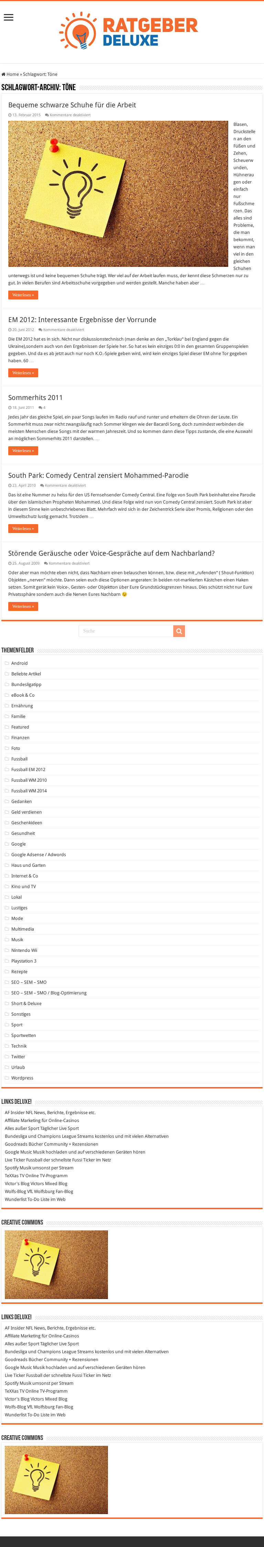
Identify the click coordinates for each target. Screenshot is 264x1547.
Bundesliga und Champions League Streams (49, 1136)
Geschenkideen (26, 822)
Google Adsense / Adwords (38, 854)
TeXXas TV (14, 1175)
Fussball (19, 758)
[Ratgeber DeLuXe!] (132, 31)
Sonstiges (21, 1014)
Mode (17, 918)
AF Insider (15, 1112)
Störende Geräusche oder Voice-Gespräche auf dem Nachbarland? (111, 553)
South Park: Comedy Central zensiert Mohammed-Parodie (98, 475)
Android (19, 663)
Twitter (18, 1056)
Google (18, 844)
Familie (18, 716)
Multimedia (22, 929)
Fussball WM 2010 (29, 780)
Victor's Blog (17, 1183)
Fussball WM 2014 (29, 790)
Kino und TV (23, 886)
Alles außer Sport (22, 1128)
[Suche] (179, 631)
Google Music (18, 1152)
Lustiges (19, 907)
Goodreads (16, 1144)
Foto (15, 748)
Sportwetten (23, 1035)
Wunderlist (15, 1199)
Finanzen (20, 737)
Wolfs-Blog (15, 1191)
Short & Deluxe (26, 1003)
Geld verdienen (26, 812)
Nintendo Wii (24, 950)
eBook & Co (23, 695)
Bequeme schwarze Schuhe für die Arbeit (72, 105)
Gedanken (21, 801)
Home (12, 74)
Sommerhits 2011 (35, 397)
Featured (20, 727)
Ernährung (22, 705)
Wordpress (22, 1077)
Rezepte (19, 971)
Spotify (12, 1167)
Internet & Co (24, 875)
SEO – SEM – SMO (29, 982)
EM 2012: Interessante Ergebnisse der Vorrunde (82, 320)
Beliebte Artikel (26, 673)
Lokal (16, 897)
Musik (17, 939)
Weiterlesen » (23, 295)
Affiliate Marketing (23, 1120)
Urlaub (18, 1067)
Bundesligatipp (26, 684)
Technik (18, 1046)
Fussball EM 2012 (28, 769)
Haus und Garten (28, 865)
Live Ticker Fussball (23, 1159)
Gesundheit (23, 833)
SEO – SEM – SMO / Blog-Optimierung (49, 992)
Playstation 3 (23, 961)
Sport (16, 1024)
